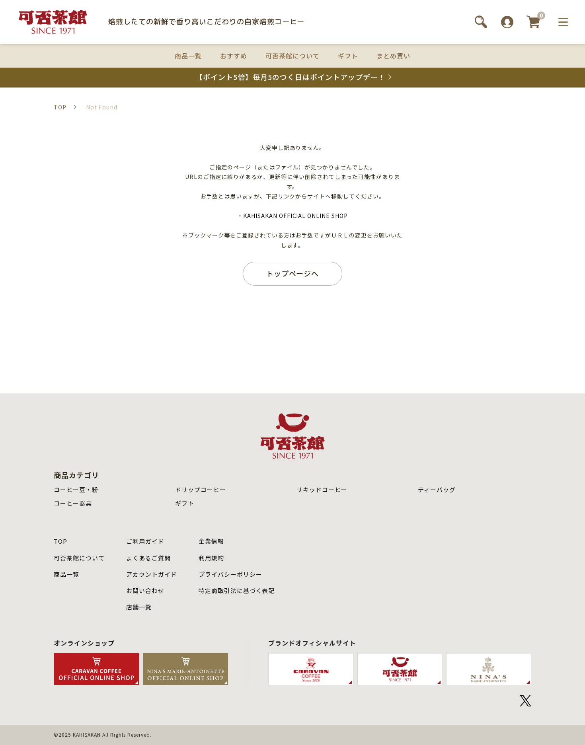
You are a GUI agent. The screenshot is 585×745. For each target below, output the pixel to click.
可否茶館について (292, 56)
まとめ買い (393, 56)
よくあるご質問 (148, 558)
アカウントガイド (151, 574)
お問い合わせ (145, 590)
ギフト (348, 56)
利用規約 (211, 558)
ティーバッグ (437, 489)
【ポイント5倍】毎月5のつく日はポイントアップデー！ (290, 77)
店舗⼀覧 (139, 607)
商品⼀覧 (66, 574)
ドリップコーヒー (200, 489)
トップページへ (292, 273)
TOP (60, 541)
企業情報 (211, 541)
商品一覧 (188, 56)
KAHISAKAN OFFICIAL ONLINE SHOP (295, 216)
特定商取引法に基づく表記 (237, 590)
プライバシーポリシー (230, 574)
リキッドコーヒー (321, 489)
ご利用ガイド (145, 541)
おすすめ (233, 56)
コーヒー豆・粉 (76, 489)
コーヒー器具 (73, 503)
